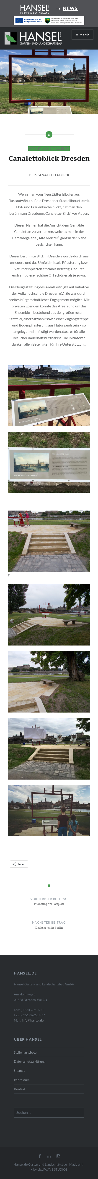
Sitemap (19, 1070)
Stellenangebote (25, 1052)
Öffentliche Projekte (49, 148)
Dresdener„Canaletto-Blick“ (50, 213)
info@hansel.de (33, 1020)
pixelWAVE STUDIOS (52, 1169)
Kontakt (19, 1089)
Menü (84, 34)
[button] (33, 38)
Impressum (22, 1080)
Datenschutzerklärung (29, 1061)
